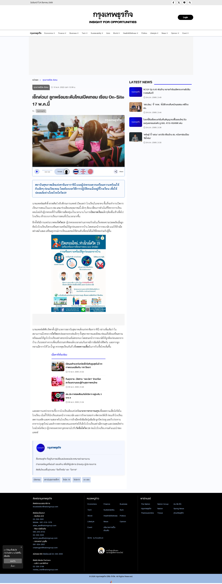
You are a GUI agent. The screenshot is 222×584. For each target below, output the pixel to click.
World (115, 33)
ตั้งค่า (13, 566)
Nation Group (162, 504)
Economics (48, 33)
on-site (86, 479)
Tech (84, 33)
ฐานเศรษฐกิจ (179, 513)
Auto (108, 33)
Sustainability (96, 33)
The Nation (145, 504)
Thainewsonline (147, 513)
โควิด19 (77, 479)
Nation (160, 508)
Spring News (179, 508)
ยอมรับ (13, 561)
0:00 (46, 172)
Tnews (160, 513)
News (164, 33)
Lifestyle (153, 33)
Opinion (174, 33)
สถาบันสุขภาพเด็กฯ (51, 479)
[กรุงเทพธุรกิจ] (35, 33)
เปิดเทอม (37, 479)
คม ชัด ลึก (177, 504)
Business (73, 33)
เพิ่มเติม (7, 556)
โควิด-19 (66, 479)
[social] (173, 2)
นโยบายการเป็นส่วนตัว (109, 529)
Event (184, 33)
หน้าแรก (35, 80)
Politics (144, 33)
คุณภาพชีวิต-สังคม (50, 80)
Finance (61, 33)
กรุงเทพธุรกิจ (146, 508)
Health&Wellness (129, 33)
